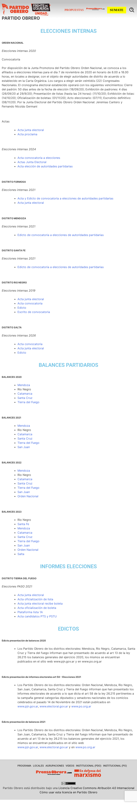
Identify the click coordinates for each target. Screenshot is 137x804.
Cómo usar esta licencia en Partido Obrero (68, 792)
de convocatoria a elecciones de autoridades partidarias (65, 235)
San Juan (23, 447)
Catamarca (24, 393)
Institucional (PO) (115, 765)
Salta (20, 554)
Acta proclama (27, 134)
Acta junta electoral (30, 130)
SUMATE (116, 10)
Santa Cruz (24, 398)
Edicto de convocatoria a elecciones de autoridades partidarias (60, 267)
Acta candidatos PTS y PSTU (37, 616)
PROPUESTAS (74, 9)
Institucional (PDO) (88, 765)
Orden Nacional (27, 496)
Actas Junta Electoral (31, 162)
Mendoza (23, 385)
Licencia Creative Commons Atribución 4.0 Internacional (96, 788)
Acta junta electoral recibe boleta (40, 603)
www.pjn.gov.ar (27, 706)
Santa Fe (23, 524)
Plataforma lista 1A (30, 612)
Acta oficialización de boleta (36, 608)
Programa (24, 765)
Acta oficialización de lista (35, 599)
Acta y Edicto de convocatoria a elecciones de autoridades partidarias (65, 198)
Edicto (21, 235)
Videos (70, 765)
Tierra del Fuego (28, 402)
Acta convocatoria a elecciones (38, 158)
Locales (38, 765)
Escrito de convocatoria (33, 312)
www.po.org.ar (81, 706)
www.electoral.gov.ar (54, 706)
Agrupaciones (54, 765)
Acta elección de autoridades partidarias (45, 166)
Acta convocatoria (29, 303)
